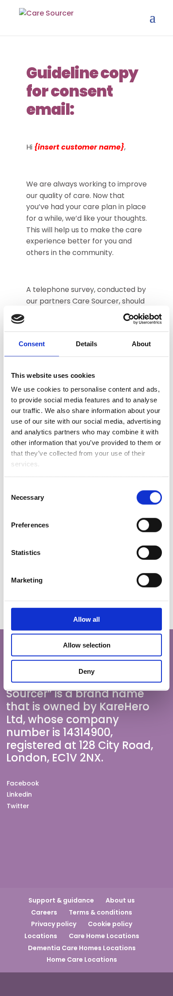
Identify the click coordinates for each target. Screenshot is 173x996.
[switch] (149, 525)
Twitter (18, 806)
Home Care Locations (82, 959)
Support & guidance (61, 900)
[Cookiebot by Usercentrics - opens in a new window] (124, 319)
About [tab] (141, 343)
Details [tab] (87, 343)
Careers (44, 912)
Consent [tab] (32, 343)
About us (120, 900)
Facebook (23, 783)
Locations (40, 935)
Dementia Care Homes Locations (82, 947)
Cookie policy (110, 923)
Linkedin (19, 794)
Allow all (86, 619)
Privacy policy (53, 923)
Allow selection (86, 645)
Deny (86, 671)
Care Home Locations (104, 935)
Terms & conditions (100, 912)
